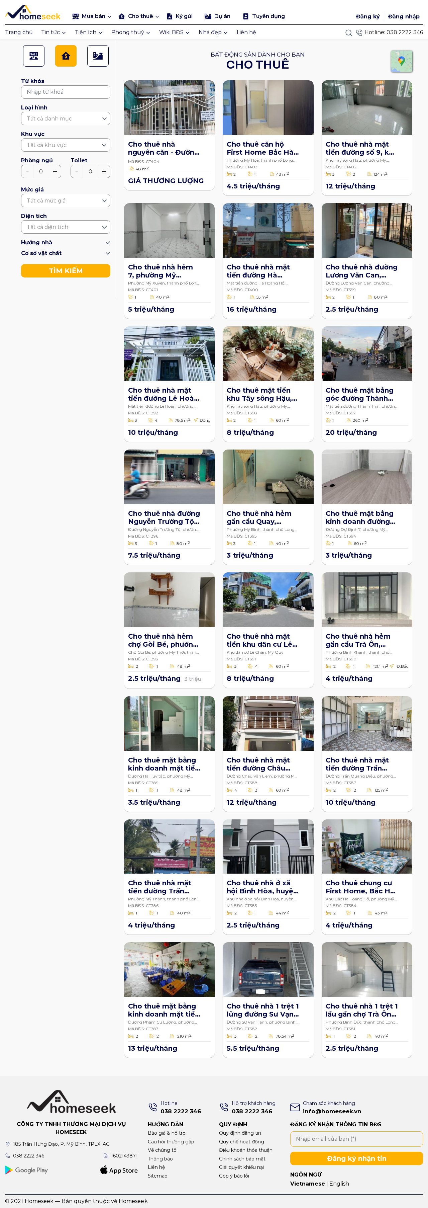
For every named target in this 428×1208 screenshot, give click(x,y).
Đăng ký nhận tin (357, 1158)
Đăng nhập (404, 16)
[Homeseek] (34, 11)
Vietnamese (307, 1184)
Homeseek (133, 1201)
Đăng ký (368, 16)
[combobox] (65, 118)
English (339, 1184)
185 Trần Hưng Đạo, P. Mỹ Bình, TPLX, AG (61, 1144)
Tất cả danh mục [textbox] (49, 118)
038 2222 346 (405, 32)
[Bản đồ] (401, 61)
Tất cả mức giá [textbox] (46, 200)
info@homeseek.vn (332, 1111)
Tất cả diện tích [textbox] (47, 227)
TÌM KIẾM (66, 271)
